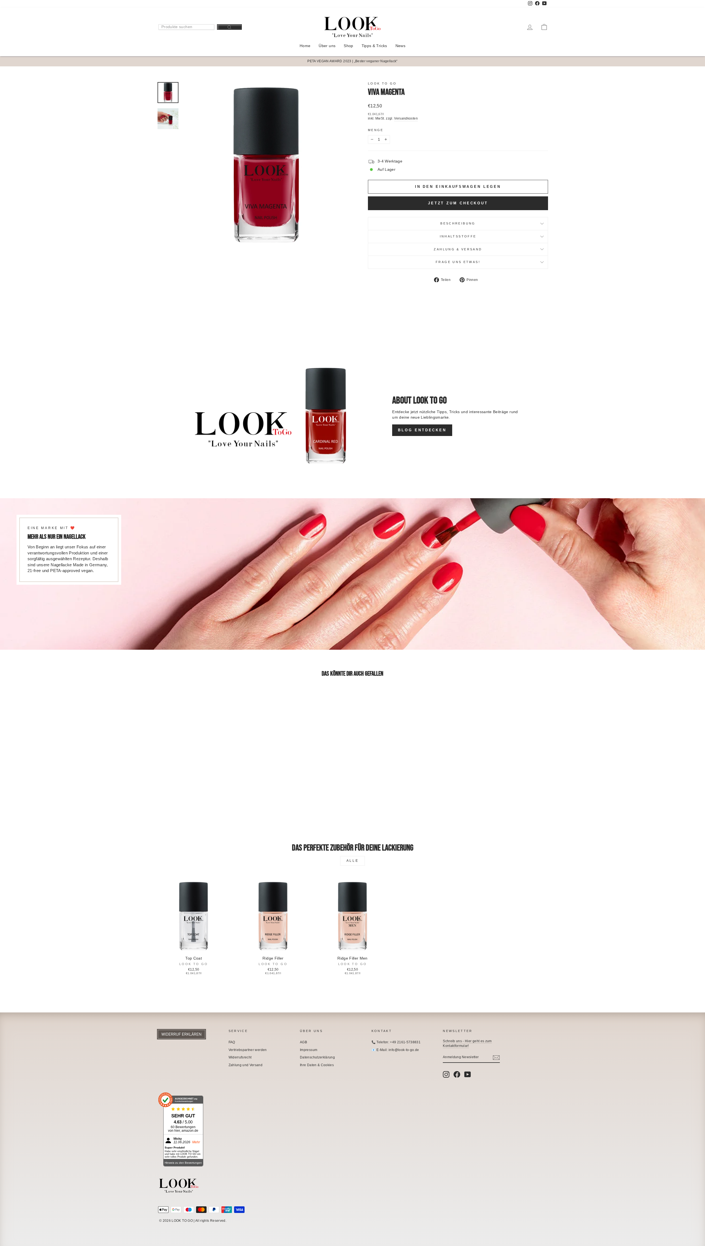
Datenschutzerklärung (317, 1057)
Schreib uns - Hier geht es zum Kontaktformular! (467, 1043)
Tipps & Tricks (374, 46)
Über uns (327, 46)
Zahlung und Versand (246, 1065)
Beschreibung (457, 223)
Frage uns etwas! (458, 262)
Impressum (308, 1050)
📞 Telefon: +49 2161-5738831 (396, 1042)
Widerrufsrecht (240, 1057)
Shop (348, 46)
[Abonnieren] (496, 1057)
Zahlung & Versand (458, 249)
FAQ (232, 1042)
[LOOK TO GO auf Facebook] (457, 1074)
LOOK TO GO (382, 83)
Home (305, 46)
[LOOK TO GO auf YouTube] (467, 1074)
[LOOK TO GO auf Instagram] (446, 1074)
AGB (303, 1042)
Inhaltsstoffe (458, 236)
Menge (376, 130)
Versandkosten (406, 118)
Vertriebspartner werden (248, 1050)
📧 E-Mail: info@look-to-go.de (395, 1050)
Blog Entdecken (422, 430)
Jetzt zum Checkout (458, 203)
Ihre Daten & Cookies (317, 1065)
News (400, 46)
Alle (352, 861)
